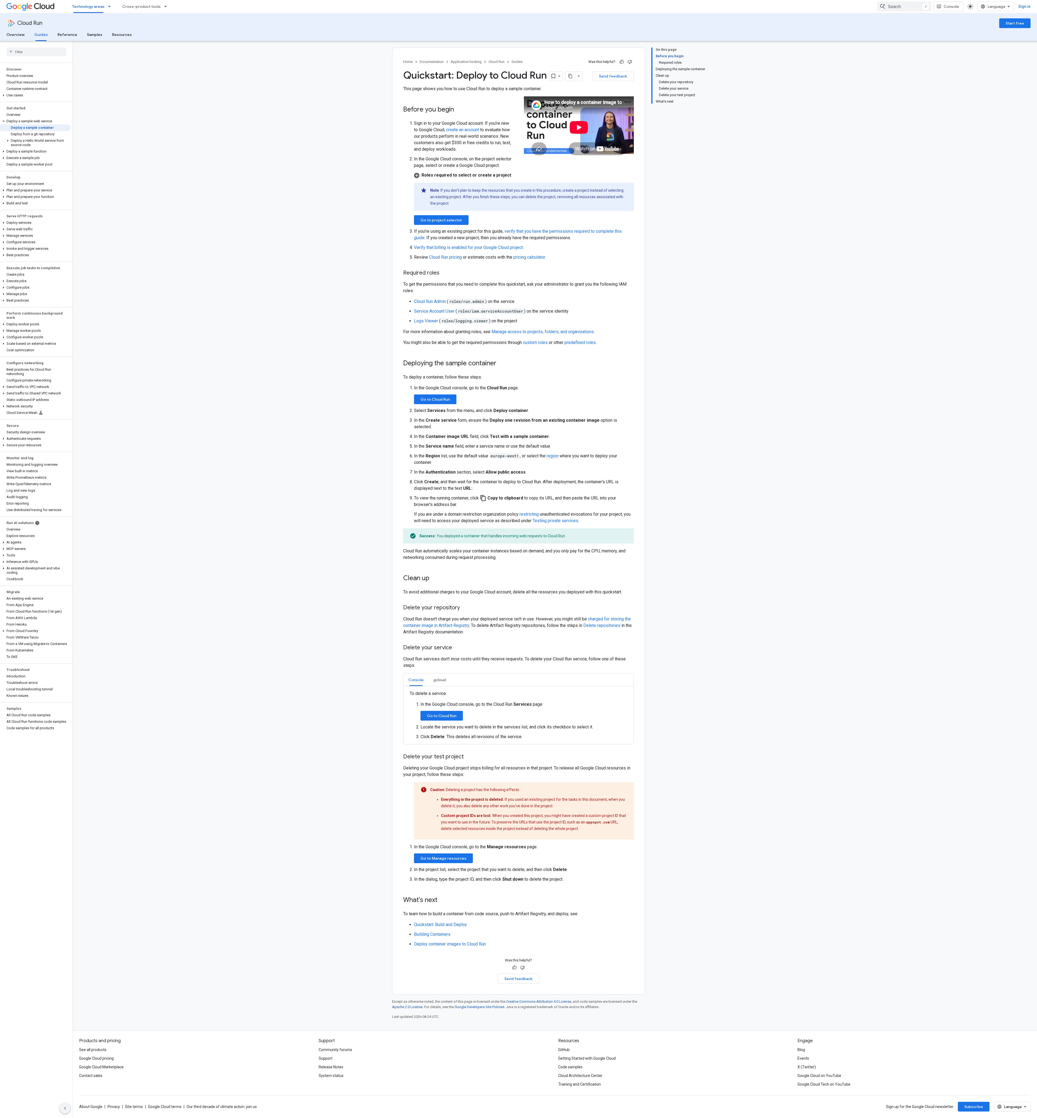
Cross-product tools (141, 6)
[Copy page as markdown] (570, 76)
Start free (1015, 23)
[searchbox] (36, 52)
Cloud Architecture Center (580, 1075)
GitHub (564, 1050)
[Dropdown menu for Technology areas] (111, 6)
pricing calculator (529, 257)
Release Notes (331, 1067)
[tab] (416, 679)
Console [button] (416, 679)
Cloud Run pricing (445, 257)
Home (408, 62)
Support (325, 1058)
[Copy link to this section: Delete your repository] (465, 608)
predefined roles (580, 342)
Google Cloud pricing (96, 1058)
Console (951, 6)
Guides (41, 34)
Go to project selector (441, 220)
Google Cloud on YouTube (819, 1075)
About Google (90, 1107)
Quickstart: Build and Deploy (440, 924)
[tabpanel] (518, 715)
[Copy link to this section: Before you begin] (459, 110)
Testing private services (555, 520)
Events (803, 1058)
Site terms (134, 1107)
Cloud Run (29, 23)
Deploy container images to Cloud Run (450, 944)
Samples (94, 34)
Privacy (113, 1107)
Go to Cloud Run (435, 399)
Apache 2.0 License (407, 1007)
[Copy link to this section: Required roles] (444, 273)
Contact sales (90, 1075)
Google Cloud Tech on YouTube (823, 1084)
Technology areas (88, 6)
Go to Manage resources (443, 858)
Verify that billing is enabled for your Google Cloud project (468, 247)
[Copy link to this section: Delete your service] (457, 648)
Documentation (432, 62)
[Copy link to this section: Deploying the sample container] (501, 363)
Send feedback (613, 76)
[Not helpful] (630, 62)
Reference (67, 34)
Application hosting (466, 62)
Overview (15, 34)
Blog (801, 1050)
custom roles (535, 342)
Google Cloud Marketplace (101, 1067)
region (552, 455)
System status (331, 1075)
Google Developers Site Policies (479, 1007)
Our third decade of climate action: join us (222, 1107)
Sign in (1024, 6)
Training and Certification (579, 1084)
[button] (35, 95)
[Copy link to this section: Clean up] (434, 578)
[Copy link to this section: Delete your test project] (469, 757)
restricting (529, 514)
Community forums (335, 1050)
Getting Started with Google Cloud (587, 1058)
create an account (462, 129)
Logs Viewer (426, 320)
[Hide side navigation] (65, 1108)
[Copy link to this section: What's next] (442, 900)
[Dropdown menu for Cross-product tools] (167, 6)
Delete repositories (601, 625)
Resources (122, 34)
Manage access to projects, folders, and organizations (542, 331)
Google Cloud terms (164, 1107)
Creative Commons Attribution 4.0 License (538, 1001)
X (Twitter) (806, 1067)
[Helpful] (622, 62)
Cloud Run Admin (430, 301)
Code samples (570, 1067)
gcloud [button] (439, 679)
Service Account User (435, 311)
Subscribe (973, 1106)
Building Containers (432, 934)
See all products (92, 1050)
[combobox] (904, 6)
